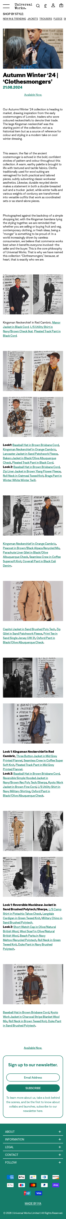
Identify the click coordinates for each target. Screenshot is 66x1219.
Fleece (58, 18)
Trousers (45, 18)
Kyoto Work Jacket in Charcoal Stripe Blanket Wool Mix (31, 1017)
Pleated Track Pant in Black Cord (32, 462)
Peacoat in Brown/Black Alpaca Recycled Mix (31, 548)
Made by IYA (33, 1203)
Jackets (32, 18)
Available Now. (33, 1047)
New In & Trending (14, 18)
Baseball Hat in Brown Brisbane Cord (35, 445)
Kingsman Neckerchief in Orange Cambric (29, 449)
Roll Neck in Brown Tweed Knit (28, 1021)
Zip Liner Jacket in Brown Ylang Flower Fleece (32, 471)
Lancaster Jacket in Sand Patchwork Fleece (30, 453)
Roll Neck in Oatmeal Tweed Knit (23, 475)
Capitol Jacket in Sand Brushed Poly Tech (29, 629)
